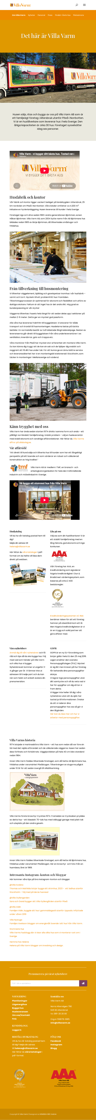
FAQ (14, 1018)
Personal (41, 15)
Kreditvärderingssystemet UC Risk (67, 615)
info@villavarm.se (60, 1022)
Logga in (16, 1030)
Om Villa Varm (18, 15)
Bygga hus (18, 1008)
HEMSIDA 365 (45, 1114)
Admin (53, 1114)
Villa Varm (24, 1114)
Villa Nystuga (16, 919)
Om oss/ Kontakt (21, 1015)
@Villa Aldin (15, 906)
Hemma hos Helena (19, 941)
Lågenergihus (19, 1004)
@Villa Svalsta (16, 884)
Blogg (53, 1048)
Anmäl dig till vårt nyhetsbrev (24, 652)
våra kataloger (29, 552)
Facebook (55, 1041)
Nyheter (31, 15)
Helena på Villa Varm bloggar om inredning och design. (36, 945)
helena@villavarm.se (20, 546)
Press (50, 15)
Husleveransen (20, 1011)
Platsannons (78, 15)
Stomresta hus (17, 929)
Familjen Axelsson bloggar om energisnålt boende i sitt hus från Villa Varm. (46, 923)
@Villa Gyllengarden (20, 897)
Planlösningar (19, 1000)
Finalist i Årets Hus (62, 15)
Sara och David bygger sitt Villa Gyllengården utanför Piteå (38, 901)
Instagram (56, 1044)
